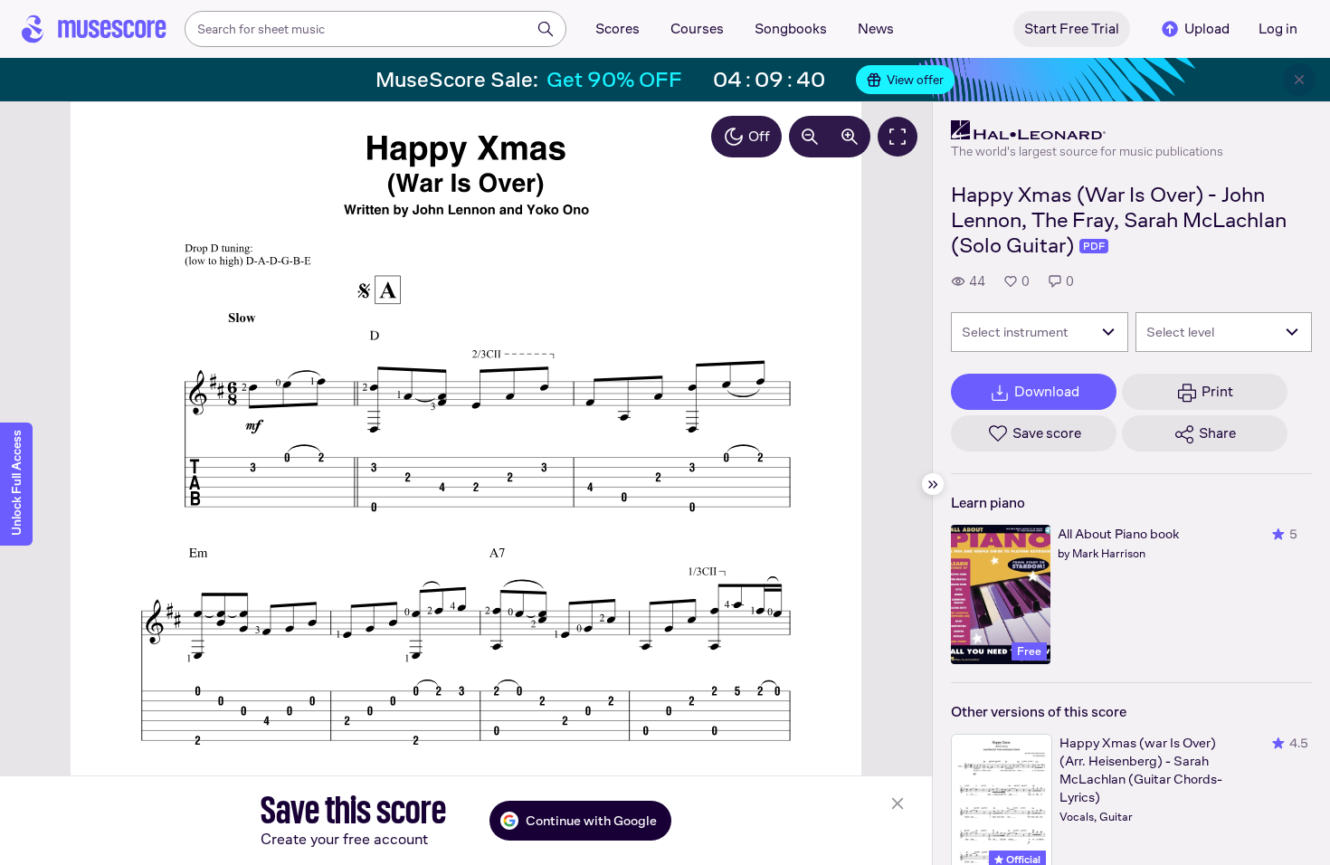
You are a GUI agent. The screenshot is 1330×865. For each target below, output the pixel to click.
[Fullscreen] (897, 137)
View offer (915, 79)
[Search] (545, 29)
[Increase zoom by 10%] (849, 137)
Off (759, 136)
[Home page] (94, 28)
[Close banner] (1299, 79)
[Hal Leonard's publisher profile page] (1087, 130)
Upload (1207, 28)
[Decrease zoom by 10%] (810, 137)
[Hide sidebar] (933, 484)
